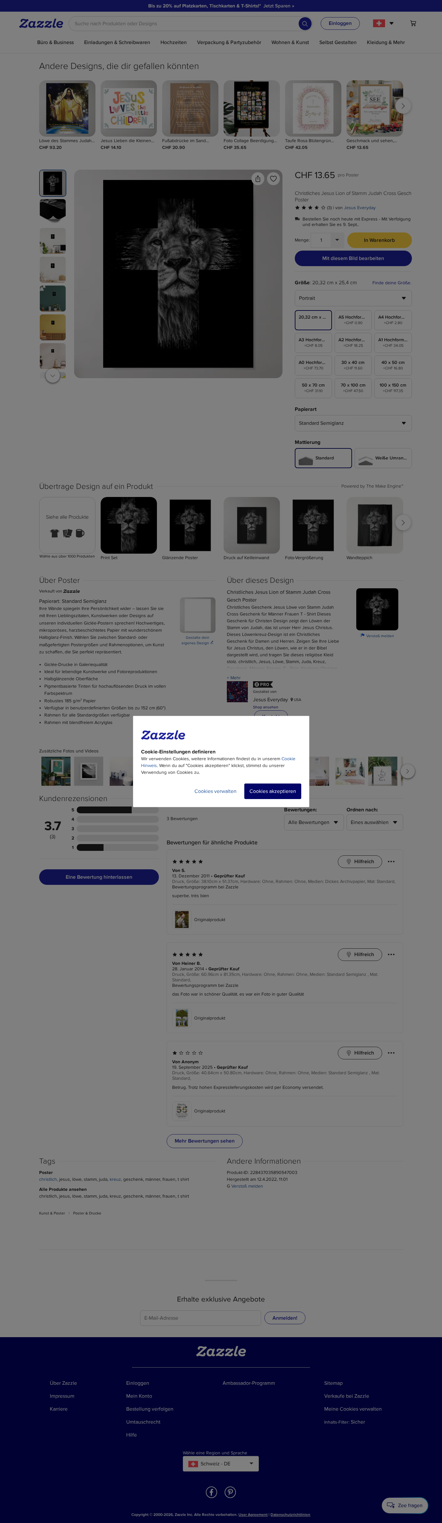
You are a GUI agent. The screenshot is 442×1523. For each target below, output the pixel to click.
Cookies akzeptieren (272, 791)
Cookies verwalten (215, 791)
